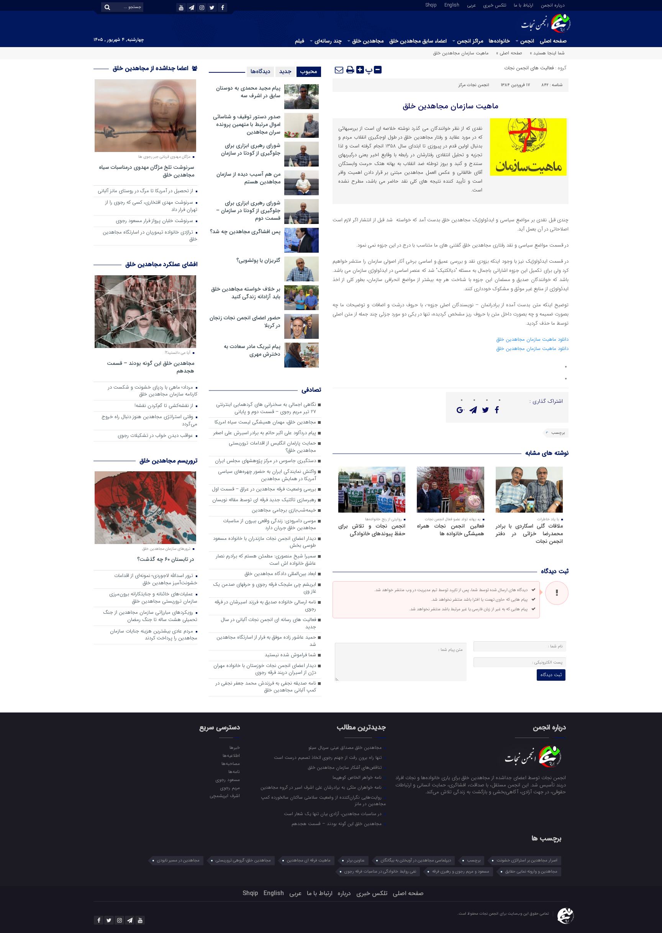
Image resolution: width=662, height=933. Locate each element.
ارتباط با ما (523, 5)
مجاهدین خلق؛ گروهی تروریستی (243, 860)
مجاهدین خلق (367, 41)
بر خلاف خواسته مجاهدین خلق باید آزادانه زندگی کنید (245, 293)
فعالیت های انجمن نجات (529, 68)
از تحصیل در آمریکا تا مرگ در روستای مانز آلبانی (146, 191)
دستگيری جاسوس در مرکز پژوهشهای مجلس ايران (265, 461)
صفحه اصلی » (509, 53)
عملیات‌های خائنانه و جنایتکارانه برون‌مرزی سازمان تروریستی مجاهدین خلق (153, 598)
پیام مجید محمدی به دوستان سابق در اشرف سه (248, 92)
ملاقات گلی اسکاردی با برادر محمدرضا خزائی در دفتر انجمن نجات (529, 534)
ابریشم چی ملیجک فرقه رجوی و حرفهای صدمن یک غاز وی (264, 588)
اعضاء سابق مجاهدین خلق (418, 41)
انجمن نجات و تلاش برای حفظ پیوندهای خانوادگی (371, 530)
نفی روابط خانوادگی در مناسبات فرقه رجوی (380, 871)
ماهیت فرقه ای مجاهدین (309, 860)
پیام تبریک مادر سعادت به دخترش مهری (252, 350)
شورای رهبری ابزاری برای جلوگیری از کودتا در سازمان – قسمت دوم (248, 210)
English (451, 5)
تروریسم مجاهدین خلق (168, 461)
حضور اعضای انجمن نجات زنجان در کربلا (245, 322)
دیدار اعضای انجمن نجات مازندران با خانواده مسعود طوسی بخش (264, 542)
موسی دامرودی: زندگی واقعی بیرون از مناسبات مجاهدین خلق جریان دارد (269, 525)
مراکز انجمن (470, 41)
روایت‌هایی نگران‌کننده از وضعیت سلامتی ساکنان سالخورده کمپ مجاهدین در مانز (323, 800)
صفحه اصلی (553, 41)
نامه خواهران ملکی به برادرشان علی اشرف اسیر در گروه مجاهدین (322, 787)
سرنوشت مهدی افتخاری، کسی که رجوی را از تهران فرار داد (151, 206)
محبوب (308, 71)
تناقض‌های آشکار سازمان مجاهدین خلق (345, 767)
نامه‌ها (233, 771)
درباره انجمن (553, 5)
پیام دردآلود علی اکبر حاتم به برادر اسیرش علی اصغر (264, 433)
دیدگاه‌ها (260, 71)
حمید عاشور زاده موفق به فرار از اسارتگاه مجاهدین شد (266, 641)
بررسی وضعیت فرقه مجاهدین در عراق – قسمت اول (264, 489)
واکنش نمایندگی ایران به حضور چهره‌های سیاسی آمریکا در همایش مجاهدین (267, 475)
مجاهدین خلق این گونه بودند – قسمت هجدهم (150, 367)
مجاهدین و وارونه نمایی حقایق (531, 871)
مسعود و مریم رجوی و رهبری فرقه (460, 871)
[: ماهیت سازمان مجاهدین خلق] (339, 70)
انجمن (527, 41)
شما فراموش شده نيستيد (290, 655)
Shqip (431, 5)
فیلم (299, 41)
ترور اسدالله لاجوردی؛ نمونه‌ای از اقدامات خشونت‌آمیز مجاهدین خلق (155, 579)
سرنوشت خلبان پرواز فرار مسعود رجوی (155, 221)
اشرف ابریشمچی (224, 795)
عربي (471, 5)
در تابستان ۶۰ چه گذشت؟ (165, 559)
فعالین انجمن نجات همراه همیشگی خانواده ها (450, 530)
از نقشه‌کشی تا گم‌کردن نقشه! (164, 406)
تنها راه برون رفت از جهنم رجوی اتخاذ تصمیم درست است (328, 757)
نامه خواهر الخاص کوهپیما (358, 777)
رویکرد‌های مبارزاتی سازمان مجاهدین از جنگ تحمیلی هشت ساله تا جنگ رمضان (150, 616)
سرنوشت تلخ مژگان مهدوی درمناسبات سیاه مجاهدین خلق (146, 171)
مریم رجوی (229, 787)
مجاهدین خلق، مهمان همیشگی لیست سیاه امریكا (265, 422)
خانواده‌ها (499, 41)
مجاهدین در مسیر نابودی (178, 860)
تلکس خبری (494, 5)
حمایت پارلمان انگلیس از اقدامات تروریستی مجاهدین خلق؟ (272, 447)
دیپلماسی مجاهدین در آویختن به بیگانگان (416, 860)
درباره (344, 893)
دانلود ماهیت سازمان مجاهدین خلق (532, 339)
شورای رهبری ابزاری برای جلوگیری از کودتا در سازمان (250, 149)
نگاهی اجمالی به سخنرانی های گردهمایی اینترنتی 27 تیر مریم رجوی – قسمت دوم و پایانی (266, 408)
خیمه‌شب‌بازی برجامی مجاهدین (284, 510)
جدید (285, 71)
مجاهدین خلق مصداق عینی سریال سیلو (345, 747)
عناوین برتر (356, 860)
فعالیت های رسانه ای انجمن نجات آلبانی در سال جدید (268, 623)
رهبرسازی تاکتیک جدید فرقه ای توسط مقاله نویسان (264, 500)
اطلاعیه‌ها (231, 755)
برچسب (558, 433)
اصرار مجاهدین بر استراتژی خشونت (526, 860)
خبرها (234, 747)
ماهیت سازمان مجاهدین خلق (450, 106)
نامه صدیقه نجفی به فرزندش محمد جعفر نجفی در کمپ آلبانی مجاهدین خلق (266, 687)
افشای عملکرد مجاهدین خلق (161, 264)
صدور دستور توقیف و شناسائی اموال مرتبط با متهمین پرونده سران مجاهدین (246, 124)
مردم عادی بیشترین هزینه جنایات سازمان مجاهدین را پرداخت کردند (153, 635)
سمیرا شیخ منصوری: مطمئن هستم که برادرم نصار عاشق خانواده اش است (266, 560)
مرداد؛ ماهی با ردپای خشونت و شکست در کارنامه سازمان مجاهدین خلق (152, 391)
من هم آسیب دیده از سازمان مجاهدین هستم (248, 178)
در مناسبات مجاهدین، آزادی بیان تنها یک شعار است (333, 813)
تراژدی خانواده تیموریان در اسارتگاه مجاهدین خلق (150, 236)
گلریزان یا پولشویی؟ (258, 260)
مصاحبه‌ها (230, 763)
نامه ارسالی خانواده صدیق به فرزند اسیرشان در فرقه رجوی (265, 606)
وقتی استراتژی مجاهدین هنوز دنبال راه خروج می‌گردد (149, 420)
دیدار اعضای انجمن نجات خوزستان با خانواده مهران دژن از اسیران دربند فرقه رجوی (264, 669)
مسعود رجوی (227, 779)
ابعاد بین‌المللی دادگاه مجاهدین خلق (280, 574)
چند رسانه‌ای (328, 41)
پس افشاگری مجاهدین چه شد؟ (245, 231)
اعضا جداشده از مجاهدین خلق (151, 68)
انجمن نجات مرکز (474, 85)
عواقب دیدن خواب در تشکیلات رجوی (156, 436)
